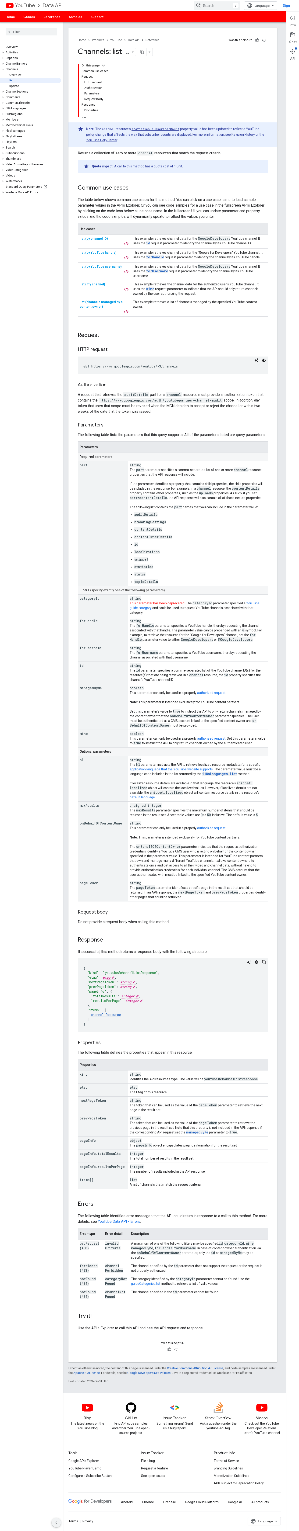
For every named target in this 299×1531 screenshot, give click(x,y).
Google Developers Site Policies (149, 1373)
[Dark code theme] (264, 360)
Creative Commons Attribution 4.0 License (195, 1368)
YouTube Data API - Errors (119, 1221)
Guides (29, 17)
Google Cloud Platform (202, 1502)
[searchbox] (31, 31)
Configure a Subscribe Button (90, 1476)
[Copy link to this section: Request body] (112, 912)
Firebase (169, 1502)
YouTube (25, 5)
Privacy (87, 1521)
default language (142, 797)
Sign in (288, 5)
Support (97, 17)
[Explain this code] (256, 360)
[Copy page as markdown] (142, 52)
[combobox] (217, 5)
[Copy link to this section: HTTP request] (112, 350)
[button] (30, 52)
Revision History (243, 134)
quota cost (161, 166)
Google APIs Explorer (83, 1461)
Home (10, 17)
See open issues (153, 1476)
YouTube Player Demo (84, 1468)
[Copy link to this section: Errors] (98, 1204)
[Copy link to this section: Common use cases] (133, 188)
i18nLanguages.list (219, 774)
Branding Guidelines (228, 1468)
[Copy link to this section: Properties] (105, 1043)
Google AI (235, 1502)
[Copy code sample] (264, 962)
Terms (73, 1521)
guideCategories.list (145, 1283)
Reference (52, 17)
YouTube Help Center (101, 140)
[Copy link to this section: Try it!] (96, 1316)
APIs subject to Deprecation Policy (239, 1483)
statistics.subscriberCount (155, 129)
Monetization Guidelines (231, 1476)
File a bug (148, 1461)
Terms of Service (226, 1461)
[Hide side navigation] (56, 1522)
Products (98, 40)
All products (260, 1502)
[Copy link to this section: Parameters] (108, 425)
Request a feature (154, 1468)
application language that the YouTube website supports (171, 769)
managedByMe (197, 1132)
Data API (53, 5)
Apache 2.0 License (86, 1373)
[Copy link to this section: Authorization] (111, 385)
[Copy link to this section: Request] (104, 335)
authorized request (211, 693)
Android (127, 1502)
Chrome (148, 1502)
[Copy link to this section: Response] (107, 940)
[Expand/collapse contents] (103, 65)
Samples (75, 17)
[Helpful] (257, 40)
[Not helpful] (264, 40)
